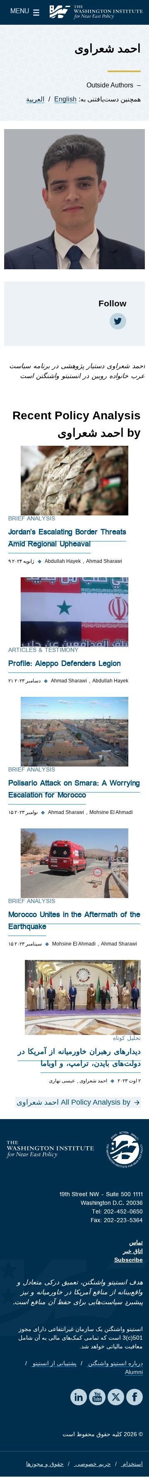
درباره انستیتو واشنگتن (115, 1363)
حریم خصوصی (92, 1464)
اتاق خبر (133, 1251)
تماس (136, 1242)
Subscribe (128, 1259)
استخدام (132, 1464)
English (65, 99)
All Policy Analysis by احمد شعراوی (73, 1102)
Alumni (134, 1372)
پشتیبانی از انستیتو (54, 1363)
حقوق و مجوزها (45, 1464)
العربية (35, 99)
